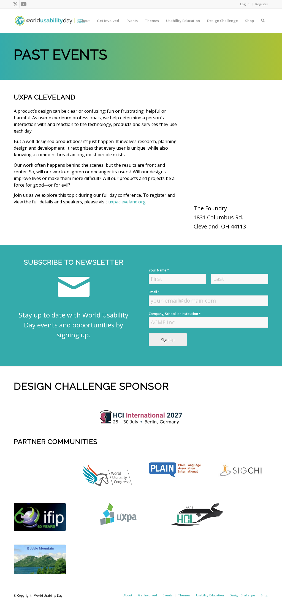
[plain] (175, 469)
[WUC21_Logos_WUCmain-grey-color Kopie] (107, 475)
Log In (245, 4)
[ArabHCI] (197, 514)
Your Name (159, 270)
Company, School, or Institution (175, 313)
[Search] (262, 21)
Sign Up (168, 339)
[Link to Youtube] (24, 4)
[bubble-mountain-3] (40, 559)
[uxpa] (118, 514)
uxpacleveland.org (127, 202)
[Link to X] (15, 4)
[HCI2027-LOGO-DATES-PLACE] (141, 417)
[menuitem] (245, 4)
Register (261, 4)
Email (154, 292)
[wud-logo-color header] (50, 21)
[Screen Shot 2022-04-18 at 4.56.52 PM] (40, 517)
